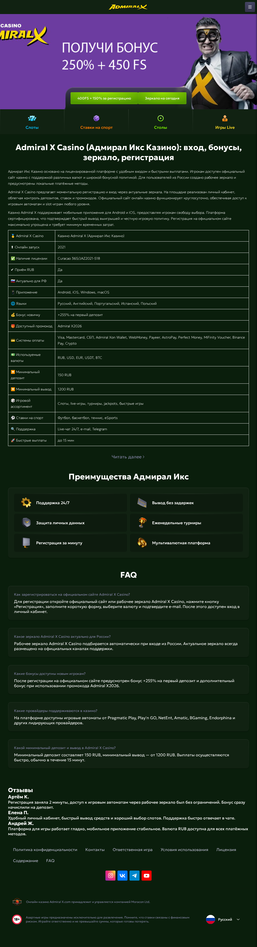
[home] (128, 7)
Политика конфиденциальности (45, 849)
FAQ (50, 860)
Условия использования (184, 849)
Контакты (95, 849)
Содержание (25, 860)
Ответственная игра (133, 849)
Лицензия (226, 849)
